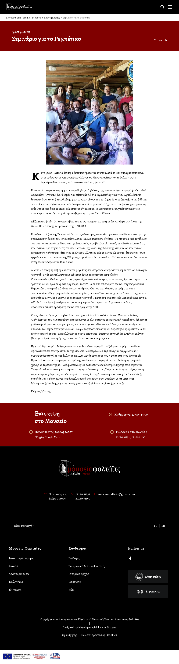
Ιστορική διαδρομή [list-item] (21, 558)
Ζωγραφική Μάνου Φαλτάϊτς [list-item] (87, 566)
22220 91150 (138, 437)
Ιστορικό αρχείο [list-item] (79, 574)
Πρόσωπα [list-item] (75, 582)
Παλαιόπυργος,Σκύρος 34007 (58, 496)
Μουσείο (36, 17)
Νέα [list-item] (71, 589)
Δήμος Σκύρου (153, 577)
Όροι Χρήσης (69, 635)
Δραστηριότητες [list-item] (19, 574)
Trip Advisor (153, 592)
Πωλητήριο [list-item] (16, 582)
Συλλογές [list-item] (74, 558)
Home (26, 17)
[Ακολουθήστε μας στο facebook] (130, 558)
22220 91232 (123, 437)
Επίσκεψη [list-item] (15, 589)
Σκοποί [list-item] (13, 566)
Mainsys (112, 627)
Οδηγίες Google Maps (47, 437)
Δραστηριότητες (52, 17)
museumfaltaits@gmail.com (116, 494)
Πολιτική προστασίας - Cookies (99, 635)
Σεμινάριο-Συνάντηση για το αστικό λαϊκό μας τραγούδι (73, 182)
